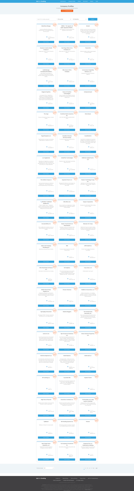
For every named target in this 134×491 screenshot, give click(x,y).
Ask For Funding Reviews (93, 478)
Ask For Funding (41, 1)
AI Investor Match (79, 480)
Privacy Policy (82, 478)
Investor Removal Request (68, 480)
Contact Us (58, 478)
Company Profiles (71, 1)
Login (97, 1)
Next (93, 468)
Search (92, 19)
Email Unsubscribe (57, 480)
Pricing (79, 1)
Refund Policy (65, 478)
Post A (67, 10)
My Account (85, 1)
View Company (46, 41)
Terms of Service (74, 478)
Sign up (91, 1)
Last (96, 468)
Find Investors (63, 1)
